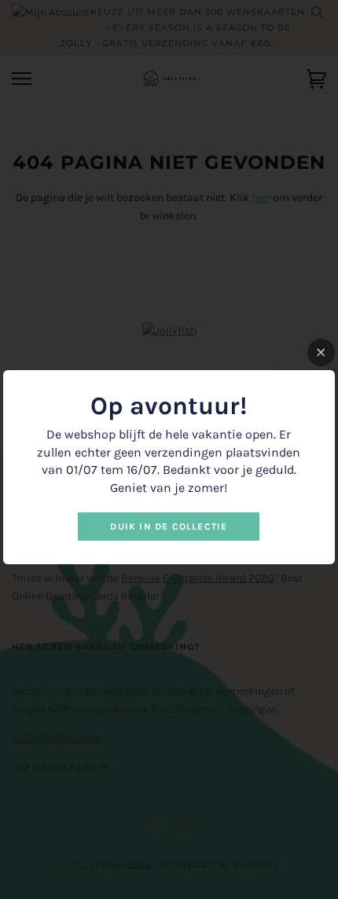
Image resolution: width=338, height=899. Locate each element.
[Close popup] (321, 352)
